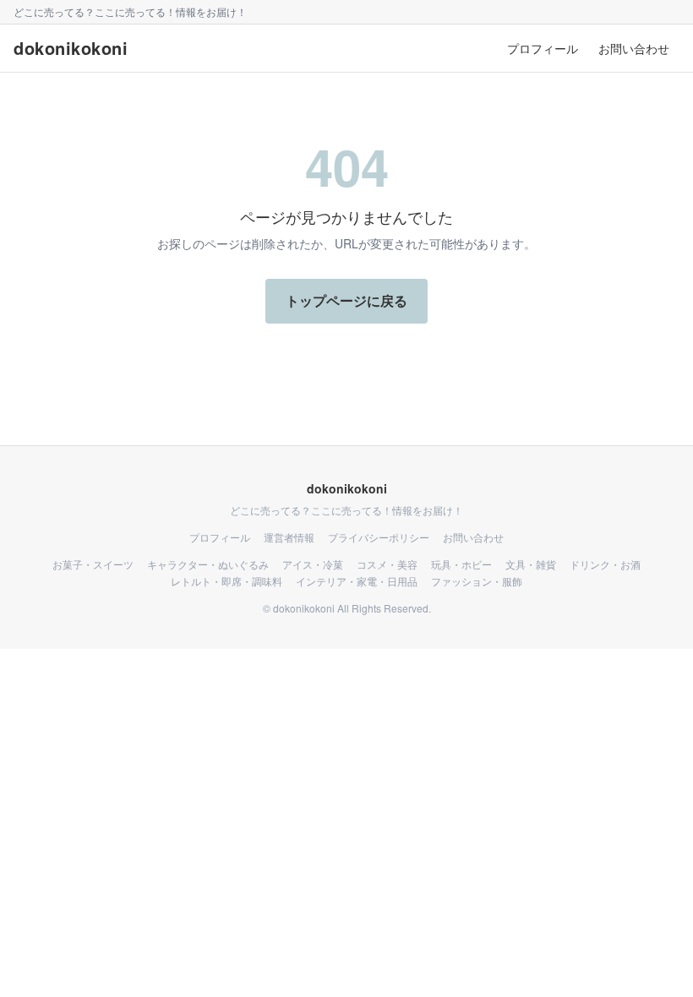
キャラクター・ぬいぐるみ (208, 564)
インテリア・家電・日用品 (356, 581)
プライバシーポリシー (378, 537)
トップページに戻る (346, 300)
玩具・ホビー (461, 564)
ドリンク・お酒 (605, 564)
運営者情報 (289, 537)
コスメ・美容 (387, 564)
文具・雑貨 (530, 564)
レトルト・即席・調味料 (226, 581)
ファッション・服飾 (476, 581)
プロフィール (542, 48)
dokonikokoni (71, 48)
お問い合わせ (633, 48)
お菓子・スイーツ (93, 564)
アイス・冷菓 (312, 564)
